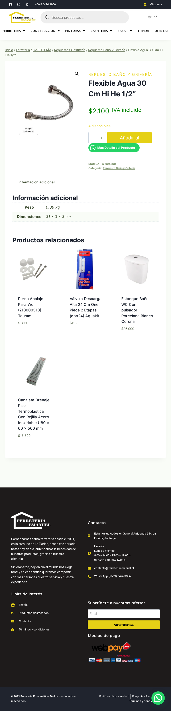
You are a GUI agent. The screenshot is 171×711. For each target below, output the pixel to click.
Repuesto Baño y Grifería (120, 74)
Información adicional (36, 182)
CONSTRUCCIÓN (43, 31)
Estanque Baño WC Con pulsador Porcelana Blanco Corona (137, 310)
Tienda (143, 31)
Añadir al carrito (129, 139)
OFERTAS (161, 31)
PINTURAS (73, 31)
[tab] (36, 182)
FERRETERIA (12, 31)
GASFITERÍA (99, 31)
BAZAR (123, 31)
